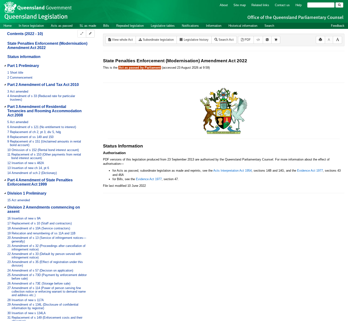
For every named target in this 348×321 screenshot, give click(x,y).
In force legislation (31, 25)
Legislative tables (163, 25)
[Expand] (81, 34)
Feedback (337, 25)
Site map (239, 5)
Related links (260, 5)
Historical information (242, 25)
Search (269, 25)
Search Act (226, 39)
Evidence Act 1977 (310, 170)
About (224, 5)
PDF (247, 39)
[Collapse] (90, 34)
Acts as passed (61, 25)
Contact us (282, 5)
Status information (23, 57)
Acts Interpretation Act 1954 (232, 170)
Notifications (190, 25)
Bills (106, 25)
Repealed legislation (130, 25)
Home (8, 25)
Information (213, 25)
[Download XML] (258, 40)
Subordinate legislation (158, 39)
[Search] (339, 5)
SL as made (88, 25)
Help (298, 5)
